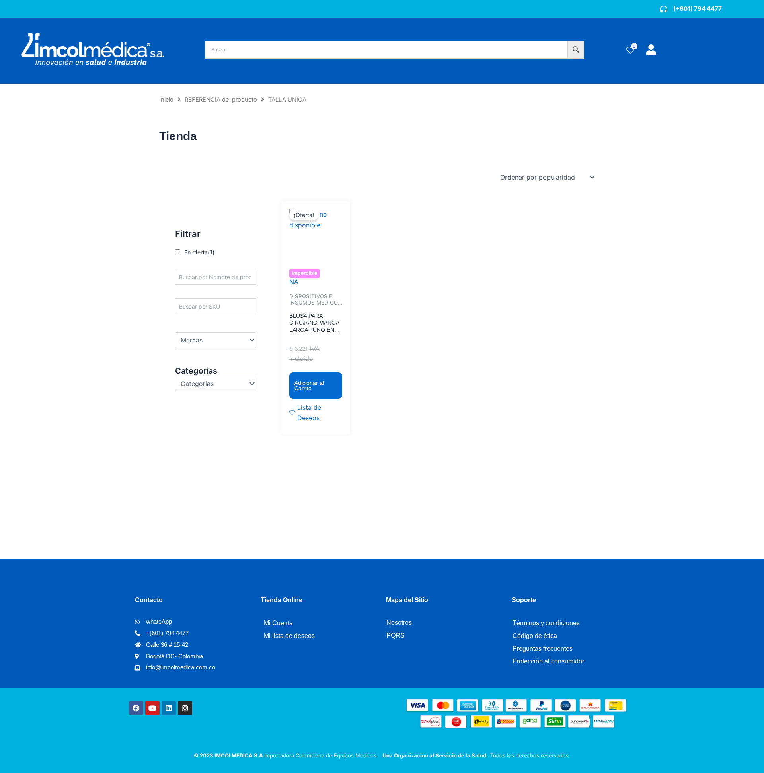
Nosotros (399, 622)
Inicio (166, 99)
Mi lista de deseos (289, 635)
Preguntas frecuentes (543, 648)
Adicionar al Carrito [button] (309, 385)
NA (293, 282)
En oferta (199, 252)
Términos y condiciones (546, 623)
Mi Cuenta (278, 623)
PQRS (395, 635)
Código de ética (535, 635)
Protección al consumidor (548, 661)
